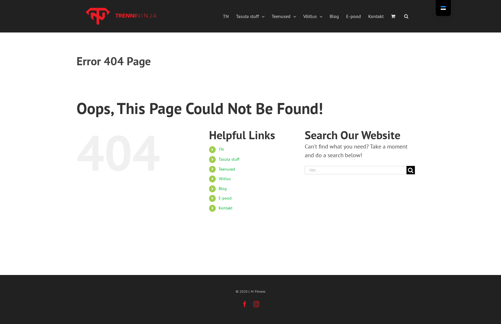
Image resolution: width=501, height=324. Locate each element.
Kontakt (226, 208)
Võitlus (225, 178)
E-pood (225, 198)
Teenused (227, 169)
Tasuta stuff (229, 159)
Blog (223, 188)
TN (221, 149)
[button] (406, 16)
